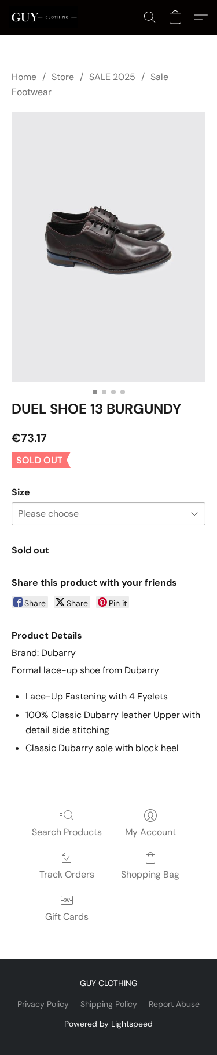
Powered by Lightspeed (108, 1023)
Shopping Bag (150, 874)
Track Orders (66, 874)
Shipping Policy (108, 1004)
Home (24, 77)
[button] (45, 17)
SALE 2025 (112, 77)
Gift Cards (67, 917)
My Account (150, 832)
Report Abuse (174, 1004)
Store (63, 77)
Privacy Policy (43, 1004)
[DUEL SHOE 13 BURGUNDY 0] (108, 247)
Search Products (67, 832)
